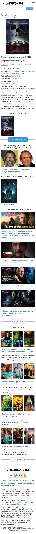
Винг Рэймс (11, 73)
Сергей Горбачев (19, 504)
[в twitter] (16, 475)
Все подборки (18, 460)
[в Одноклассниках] (25, 475)
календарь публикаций (26, 483)
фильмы (19, 480)
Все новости (18, 322)
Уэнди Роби (20, 73)
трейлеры (4, 480)
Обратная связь (27, 528)
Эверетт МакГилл (14, 71)
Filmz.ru (16, 495)
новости (12, 480)
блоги (32, 480)
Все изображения (18, 140)
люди (3, 483)
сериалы (26, 480)
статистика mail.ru (7, 485)
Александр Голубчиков (24, 502)
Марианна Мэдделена (9, 83)
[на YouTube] (20, 475)
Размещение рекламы (18, 530)
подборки (11, 483)
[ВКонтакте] (11, 475)
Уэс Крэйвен (15, 76)
